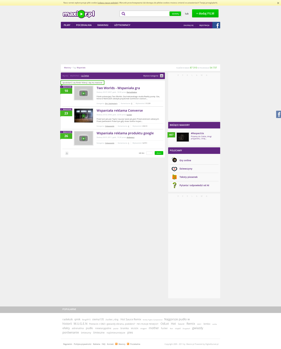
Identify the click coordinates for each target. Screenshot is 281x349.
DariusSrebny (132, 92)
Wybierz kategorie (151, 76)
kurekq (129, 114)
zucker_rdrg (112, 319)
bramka (124, 328)
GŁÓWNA (85, 75)
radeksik (67, 319)
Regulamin (67, 344)
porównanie (70, 332)
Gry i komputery (111, 103)
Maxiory (122, 344)
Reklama (96, 344)
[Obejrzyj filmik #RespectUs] (182, 137)
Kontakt (110, 344)
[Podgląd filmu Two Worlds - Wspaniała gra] (83, 93)
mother (154, 328)
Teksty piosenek (189, 176)
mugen (143, 328)
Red (171, 328)
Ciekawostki (109, 126)
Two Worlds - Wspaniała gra (118, 88)
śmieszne (99, 332)
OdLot (165, 324)
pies (130, 332)
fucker (164, 328)
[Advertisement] (140, 46)
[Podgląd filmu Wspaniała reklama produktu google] (83, 138)
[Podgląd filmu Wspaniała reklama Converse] (83, 115)
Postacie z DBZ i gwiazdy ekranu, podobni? (112, 323)
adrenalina (78, 328)
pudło (89, 328)
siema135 (98, 319)
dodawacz (130, 137)
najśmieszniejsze (116, 332)
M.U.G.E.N (80, 324)
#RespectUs (197, 133)
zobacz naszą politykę (108, 2)
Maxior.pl (78, 14)
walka (214, 324)
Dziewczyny (186, 168)
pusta (115, 328)
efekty (66, 328)
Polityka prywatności (82, 344)
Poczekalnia (135, 344)
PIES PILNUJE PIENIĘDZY (148, 324)
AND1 (199, 324)
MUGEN (134, 328)
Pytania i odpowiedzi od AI (194, 185)
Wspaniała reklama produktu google (125, 133)
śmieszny (86, 332)
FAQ (103, 344)
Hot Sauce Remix (130, 319)
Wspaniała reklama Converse (120, 110)
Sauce (181, 323)
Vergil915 (86, 319)
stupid (178, 328)
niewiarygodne (103, 328)
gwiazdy (197, 328)
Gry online (185, 160)
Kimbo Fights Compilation (153, 320)
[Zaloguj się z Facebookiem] (216, 25)
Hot (173, 324)
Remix (191, 324)
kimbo (207, 323)
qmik (77, 319)
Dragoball (186, 328)
